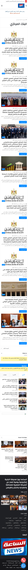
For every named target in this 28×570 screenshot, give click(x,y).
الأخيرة (14, 375)
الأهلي (25, 518)
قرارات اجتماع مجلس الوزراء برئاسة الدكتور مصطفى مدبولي (21, 450)
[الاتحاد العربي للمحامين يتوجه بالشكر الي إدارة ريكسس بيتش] (23, 507)
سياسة (19, 563)
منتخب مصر (24, 525)
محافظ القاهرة (16, 522)
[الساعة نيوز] (21, 6)
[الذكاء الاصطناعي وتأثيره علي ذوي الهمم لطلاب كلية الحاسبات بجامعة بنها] (22, 387)
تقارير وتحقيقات (11, 563)
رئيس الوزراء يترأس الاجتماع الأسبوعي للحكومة (15, 1)
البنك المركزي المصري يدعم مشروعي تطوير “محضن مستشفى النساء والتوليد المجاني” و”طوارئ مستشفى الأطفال (14, 144)
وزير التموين (10, 527)
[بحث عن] (26, 6)
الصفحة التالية (6, 348)
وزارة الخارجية (9, 525)
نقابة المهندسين (17, 525)
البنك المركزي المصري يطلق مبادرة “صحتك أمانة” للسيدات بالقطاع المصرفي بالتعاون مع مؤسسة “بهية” (14, 333)
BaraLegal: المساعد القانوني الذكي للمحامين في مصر (10, 400)
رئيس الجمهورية (18, 520)
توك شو (4, 565)
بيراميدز (24, 520)
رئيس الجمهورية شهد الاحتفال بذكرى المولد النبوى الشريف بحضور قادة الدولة (21, 467)
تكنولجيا (10, 567)
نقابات (20, 565)
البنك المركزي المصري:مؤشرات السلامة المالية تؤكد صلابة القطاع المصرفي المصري (14, 176)
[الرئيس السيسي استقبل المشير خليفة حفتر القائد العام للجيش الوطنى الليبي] (5, 502)
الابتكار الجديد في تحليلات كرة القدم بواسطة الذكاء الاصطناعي (10, 380)
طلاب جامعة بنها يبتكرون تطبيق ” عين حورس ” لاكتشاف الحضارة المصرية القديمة (10, 407)
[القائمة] (2, 6)
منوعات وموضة (19, 567)
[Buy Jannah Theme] (14, 12)
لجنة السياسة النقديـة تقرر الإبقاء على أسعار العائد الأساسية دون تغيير (15, 270)
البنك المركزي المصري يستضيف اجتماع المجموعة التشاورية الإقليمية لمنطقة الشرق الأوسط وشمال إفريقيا (14, 112)
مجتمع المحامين (15, 565)
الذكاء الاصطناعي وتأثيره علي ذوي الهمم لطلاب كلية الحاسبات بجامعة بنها (10, 387)
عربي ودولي (4, 563)
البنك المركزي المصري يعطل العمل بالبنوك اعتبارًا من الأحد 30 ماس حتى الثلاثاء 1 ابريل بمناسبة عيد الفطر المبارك (14, 50)
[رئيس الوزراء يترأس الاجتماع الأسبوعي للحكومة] (7, 444)
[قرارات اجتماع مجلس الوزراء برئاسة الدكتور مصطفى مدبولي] (21, 444)
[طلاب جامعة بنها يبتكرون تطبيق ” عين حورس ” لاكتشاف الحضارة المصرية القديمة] (22, 407)
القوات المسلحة (8, 518)
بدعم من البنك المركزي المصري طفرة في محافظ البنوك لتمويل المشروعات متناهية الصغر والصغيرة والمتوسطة (15, 239)
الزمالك (20, 518)
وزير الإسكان (17, 527)
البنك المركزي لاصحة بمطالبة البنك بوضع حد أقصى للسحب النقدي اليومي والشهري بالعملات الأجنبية (15, 301)
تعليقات (5, 375)
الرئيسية (24, 19)
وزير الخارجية (23, 530)
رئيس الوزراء (11, 520)
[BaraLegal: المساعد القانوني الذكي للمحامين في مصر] (22, 401)
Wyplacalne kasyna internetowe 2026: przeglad (9, 458)
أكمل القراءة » (23, 58)
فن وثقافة (9, 565)
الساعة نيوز (24, 46)
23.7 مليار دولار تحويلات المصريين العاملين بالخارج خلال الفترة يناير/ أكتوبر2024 (16, 208)
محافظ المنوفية (8, 522)
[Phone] (23, 560)
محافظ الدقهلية (23, 522)
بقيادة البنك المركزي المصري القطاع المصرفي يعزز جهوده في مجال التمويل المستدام (14, 80)
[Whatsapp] (23, 565)
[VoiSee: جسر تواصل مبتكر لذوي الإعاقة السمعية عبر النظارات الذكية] (22, 394)
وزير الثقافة (4, 527)
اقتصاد (16, 563)
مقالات (7, 567)
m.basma (8, 561)
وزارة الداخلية (23, 527)
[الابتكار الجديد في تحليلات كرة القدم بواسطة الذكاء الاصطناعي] (22, 381)
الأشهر (23, 375)
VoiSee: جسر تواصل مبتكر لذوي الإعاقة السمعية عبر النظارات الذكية (10, 393)
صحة (14, 567)
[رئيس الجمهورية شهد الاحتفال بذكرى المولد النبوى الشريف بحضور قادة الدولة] (21, 459)
